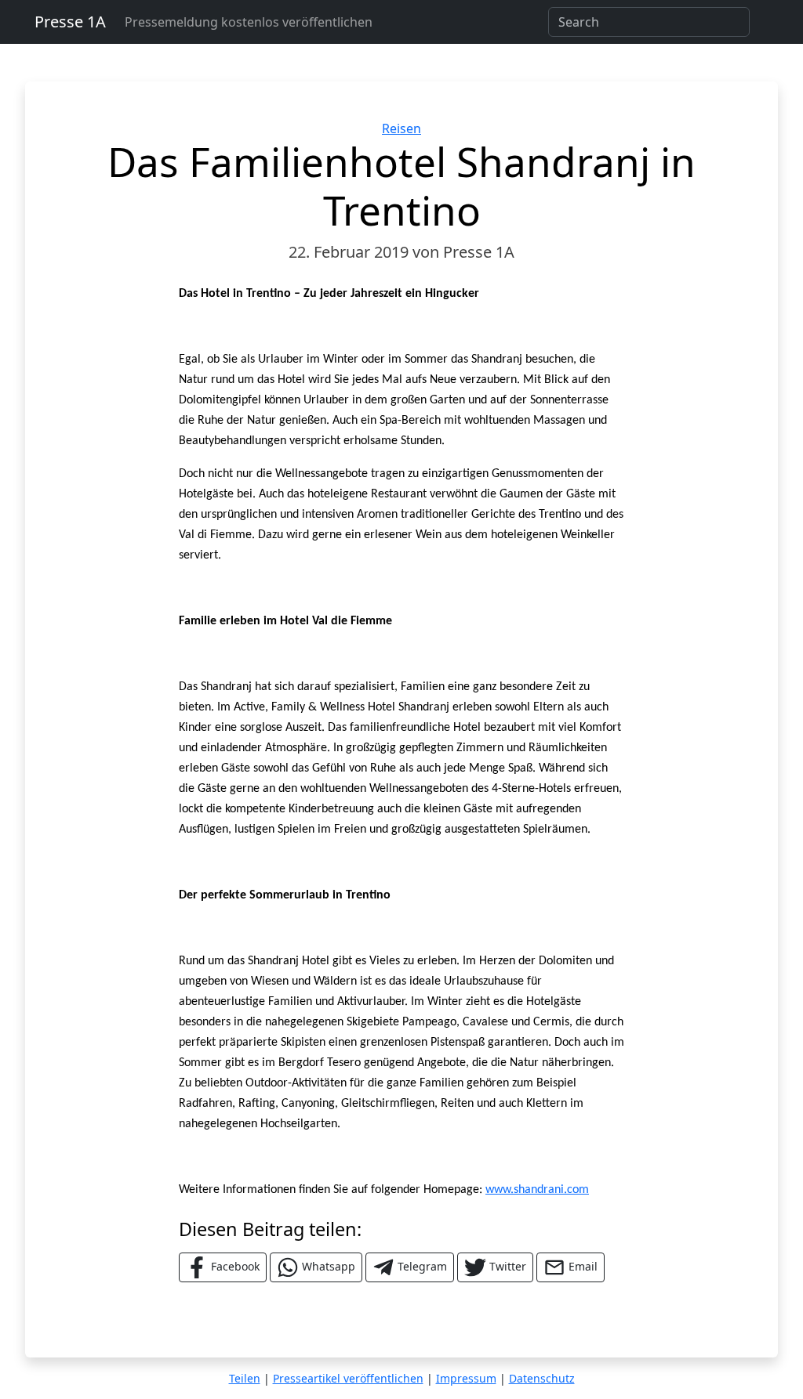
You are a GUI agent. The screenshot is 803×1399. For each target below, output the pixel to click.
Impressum (466, 1378)
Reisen (401, 128)
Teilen (244, 1378)
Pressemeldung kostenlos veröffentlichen (248, 22)
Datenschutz (542, 1378)
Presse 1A (70, 21)
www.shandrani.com (537, 1190)
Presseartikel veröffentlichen (348, 1378)
